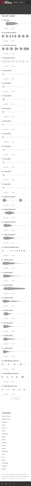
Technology (5, 463)
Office (3, 454)
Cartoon (4, 428)
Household (5, 434)
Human (4, 437)
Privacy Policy (12, 474)
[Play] (6, 484)
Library (15, 2)
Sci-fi (3, 457)
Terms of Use (5, 474)
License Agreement (24, 476)
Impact (4, 439)
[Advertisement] (15, 9)
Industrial (4, 442)
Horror (3, 431)
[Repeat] (13, 483)
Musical (4, 445)
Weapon (4, 469)
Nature (3, 448)
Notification (5, 451)
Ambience (4, 422)
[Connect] (28, 2)
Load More (15, 398)
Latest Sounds (6, 416)
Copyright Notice (5, 476)
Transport (4, 466)
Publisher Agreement (15, 476)
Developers (25, 474)
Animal (4, 425)
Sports (3, 460)
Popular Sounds (6, 419)
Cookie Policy (19, 474)
